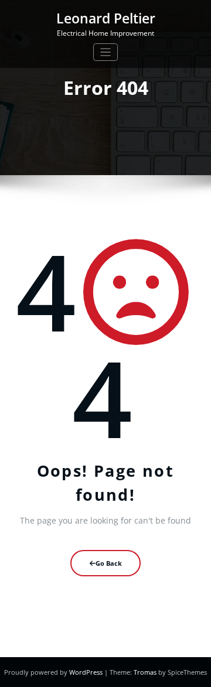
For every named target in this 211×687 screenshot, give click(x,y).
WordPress (86, 672)
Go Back (109, 563)
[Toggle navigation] (105, 52)
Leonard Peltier (105, 18)
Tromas (145, 672)
